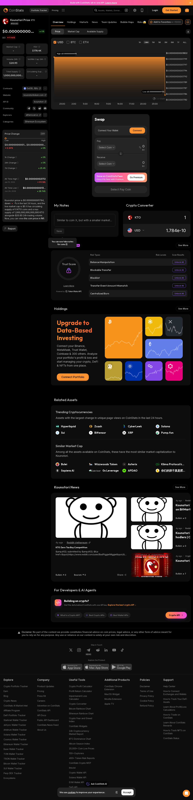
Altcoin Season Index (79, 743)
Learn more (111, 2)
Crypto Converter (78, 704)
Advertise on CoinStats (48, 705)
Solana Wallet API (77, 777)
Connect (137, 130)
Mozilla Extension (113, 699)
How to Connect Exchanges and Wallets (174, 692)
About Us (41, 729)
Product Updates (45, 686)
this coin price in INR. (34, 218)
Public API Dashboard (48, 720)
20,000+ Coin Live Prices (81, 748)
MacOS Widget (112, 694)
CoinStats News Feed (48, 725)
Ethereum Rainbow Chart (81, 713)
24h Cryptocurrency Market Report (79, 732)
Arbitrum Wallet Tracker (15, 729)
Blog (6, 696)
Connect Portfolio (72, 377)
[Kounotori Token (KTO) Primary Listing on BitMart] (152, 509)
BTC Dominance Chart (80, 739)
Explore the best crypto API (121, 605)
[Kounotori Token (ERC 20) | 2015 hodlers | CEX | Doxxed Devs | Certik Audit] (152, 537)
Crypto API (174, 615)
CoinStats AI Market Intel (16, 705)
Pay (99, 141)
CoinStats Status (171, 738)
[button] (40, 88)
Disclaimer (145, 686)
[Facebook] (122, 651)
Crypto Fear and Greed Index (80, 720)
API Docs (41, 715)
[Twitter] (34, 108)
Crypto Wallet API (77, 772)
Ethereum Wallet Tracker (16, 744)
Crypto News (10, 701)
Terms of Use (146, 691)
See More (183, 245)
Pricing (40, 691)
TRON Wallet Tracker (14, 758)
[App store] (71, 667)
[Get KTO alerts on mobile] (188, 22)
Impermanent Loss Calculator (78, 697)
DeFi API (73, 787)
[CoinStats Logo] (14, 10)
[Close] (188, 3)
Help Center (169, 686)
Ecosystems (9, 778)
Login (155, 10)
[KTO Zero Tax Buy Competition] (91, 517)
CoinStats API (43, 710)
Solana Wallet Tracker (14, 734)
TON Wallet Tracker (13, 754)
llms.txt (72, 768)
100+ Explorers (76, 753)
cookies (72, 792)
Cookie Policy (147, 701)
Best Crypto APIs (96, 615)
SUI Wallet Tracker (13, 768)
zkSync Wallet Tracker (15, 725)
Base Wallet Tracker (14, 749)
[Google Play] (121, 667)
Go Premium (136, 177)
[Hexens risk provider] (69, 291)
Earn (6, 691)
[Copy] (40, 88)
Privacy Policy (147, 696)
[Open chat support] (186, 793)
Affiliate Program (12, 710)
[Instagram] (79, 651)
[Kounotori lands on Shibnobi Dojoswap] (152, 565)
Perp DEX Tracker (13, 773)
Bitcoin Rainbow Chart (80, 708)
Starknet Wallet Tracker (15, 720)
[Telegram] (29, 108)
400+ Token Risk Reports (82, 758)
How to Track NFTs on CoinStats (174, 732)
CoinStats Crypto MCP (80, 763)
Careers (41, 701)
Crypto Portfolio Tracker (16, 686)
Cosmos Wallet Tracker (15, 739)
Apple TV (109, 704)
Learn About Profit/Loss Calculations (175, 708)
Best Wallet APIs (120, 615)
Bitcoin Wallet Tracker (14, 763)
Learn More (68, 286)
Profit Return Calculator (80, 691)
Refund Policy (147, 705)
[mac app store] (96, 667)
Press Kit (41, 696)
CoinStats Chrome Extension (113, 688)
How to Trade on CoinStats (171, 716)
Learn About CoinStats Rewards (174, 724)
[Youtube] (114, 651)
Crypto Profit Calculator (80, 686)
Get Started (172, 10)
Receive (101, 157)
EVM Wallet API (76, 782)
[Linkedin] (106, 651)
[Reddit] (40, 108)
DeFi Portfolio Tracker (15, 715)
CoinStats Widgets (78, 726)
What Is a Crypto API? (70, 615)
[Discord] (45, 108)
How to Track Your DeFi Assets (175, 700)
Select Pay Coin (121, 189)
